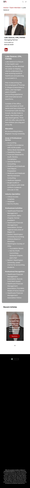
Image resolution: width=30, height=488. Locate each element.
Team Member (15, 8)
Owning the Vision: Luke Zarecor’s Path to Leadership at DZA (14, 327)
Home (5, 8)
